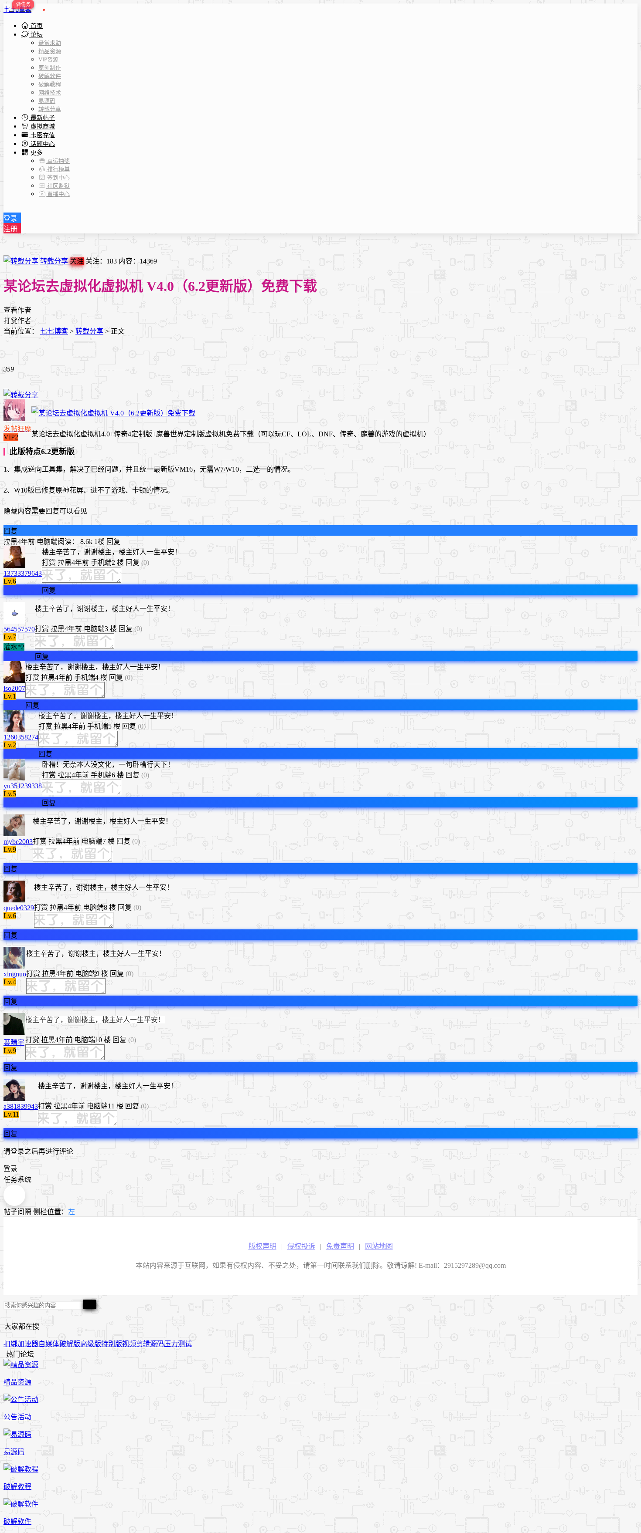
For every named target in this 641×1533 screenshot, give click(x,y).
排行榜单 (58, 169)
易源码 (46, 101)
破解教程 (49, 84)
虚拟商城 (42, 126)
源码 (157, 1343)
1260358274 (20, 737)
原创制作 (49, 67)
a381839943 (20, 1106)
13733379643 (22, 573)
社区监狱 (58, 185)
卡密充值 (42, 135)
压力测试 (178, 1343)
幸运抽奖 (58, 161)
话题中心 (42, 144)
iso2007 (14, 688)
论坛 (36, 34)
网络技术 (49, 92)
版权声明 (262, 1246)
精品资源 (49, 51)
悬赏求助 (49, 43)
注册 (10, 229)
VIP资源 (48, 59)
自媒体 (48, 1343)
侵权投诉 (301, 1246)
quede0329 (18, 908)
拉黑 (10, 541)
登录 (10, 218)
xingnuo (14, 974)
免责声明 (340, 1246)
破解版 (69, 1343)
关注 (77, 261)
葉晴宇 (13, 1042)
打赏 (49, 562)
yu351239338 (22, 786)
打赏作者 (17, 320)
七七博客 (17, 9)
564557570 (19, 629)
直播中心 (58, 194)
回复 (10, 531)
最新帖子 (42, 118)
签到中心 (58, 177)
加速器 (27, 1343)
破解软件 (49, 76)
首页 (36, 26)
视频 (129, 1343)
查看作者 (17, 310)
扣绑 (10, 1343)
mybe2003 (18, 841)
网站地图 (379, 1246)
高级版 (90, 1343)
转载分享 (49, 109)
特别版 (111, 1343)
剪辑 (143, 1343)
